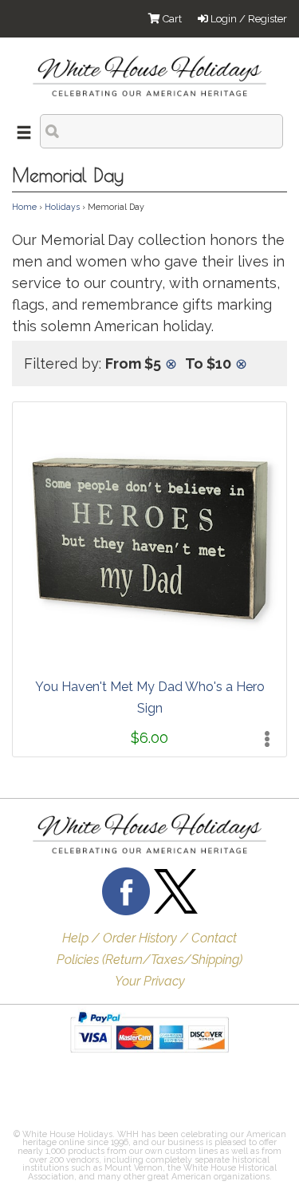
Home (24, 206)
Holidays (62, 206)
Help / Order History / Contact (149, 938)
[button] (52, 1095)
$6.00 (149, 737)
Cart (171, 19)
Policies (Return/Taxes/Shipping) (149, 959)
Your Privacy (150, 981)
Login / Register (247, 19)
